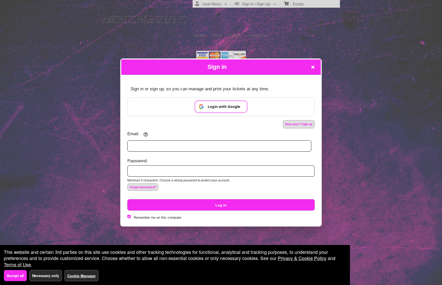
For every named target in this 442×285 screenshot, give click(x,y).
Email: (133, 133)
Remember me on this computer (157, 217)
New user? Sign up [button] (298, 124)
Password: (137, 160)
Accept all (15, 275)
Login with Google (224, 106)
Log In (221, 205)
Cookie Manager (81, 275)
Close (312, 67)
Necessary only (45, 275)
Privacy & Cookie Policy (302, 258)
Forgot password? (143, 187)
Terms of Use (17, 264)
